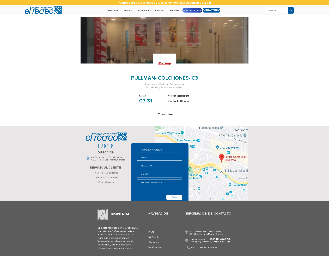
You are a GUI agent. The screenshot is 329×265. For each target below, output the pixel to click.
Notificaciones (155, 247)
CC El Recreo (97, 159)
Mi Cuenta (153, 237)
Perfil (151, 232)
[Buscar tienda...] (291, 10)
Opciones (153, 242)
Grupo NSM (131, 227)
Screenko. (117, 260)
